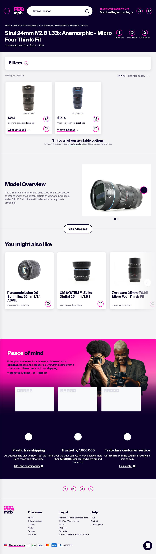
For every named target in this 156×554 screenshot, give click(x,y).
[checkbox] (132, 33)
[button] (46, 119)
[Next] (143, 190)
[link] (19, 11)
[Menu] (7, 11)
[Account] (139, 11)
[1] (115, 219)
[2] (118, 219)
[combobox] (59, 11)
